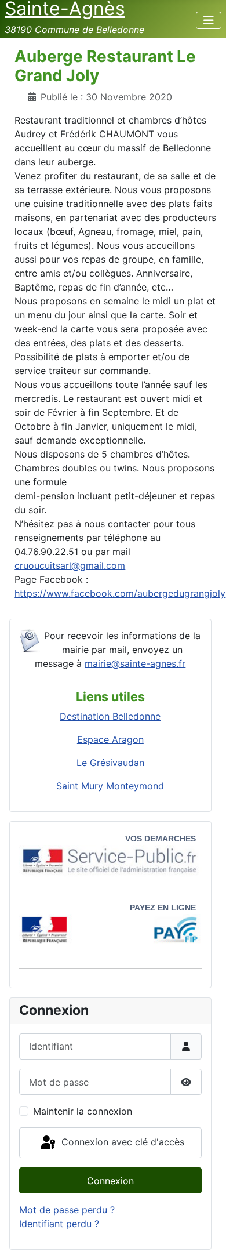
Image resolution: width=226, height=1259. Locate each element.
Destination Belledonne (110, 716)
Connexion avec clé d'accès (121, 1142)
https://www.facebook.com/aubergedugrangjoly (119, 593)
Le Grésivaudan (110, 762)
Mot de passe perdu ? (67, 1210)
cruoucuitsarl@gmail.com (69, 565)
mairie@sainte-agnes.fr (135, 663)
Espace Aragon (110, 739)
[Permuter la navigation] (208, 20)
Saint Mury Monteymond (110, 786)
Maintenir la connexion (82, 1111)
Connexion (110, 1181)
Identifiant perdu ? (59, 1223)
